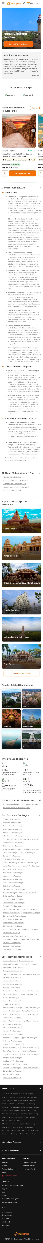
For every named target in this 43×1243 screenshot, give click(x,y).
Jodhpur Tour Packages (11, 913)
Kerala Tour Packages (11, 909)
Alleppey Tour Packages (28, 1134)
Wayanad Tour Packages (12, 906)
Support (4, 1189)
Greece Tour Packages (30, 991)
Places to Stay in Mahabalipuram (15, 487)
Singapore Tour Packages (12, 971)
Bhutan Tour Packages (31, 974)
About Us (5, 1162)
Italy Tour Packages (32, 1008)
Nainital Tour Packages (27, 893)
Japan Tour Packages (11, 1038)
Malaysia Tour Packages (12, 1024)
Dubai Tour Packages (10, 964)
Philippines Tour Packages (12, 1041)
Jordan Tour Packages (11, 1074)
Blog (3, 1192)
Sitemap (5, 1195)
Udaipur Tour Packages (31, 913)
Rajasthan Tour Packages (12, 829)
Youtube (8, 1225)
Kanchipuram (28, 727)
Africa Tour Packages (29, 1048)
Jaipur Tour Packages (29, 909)
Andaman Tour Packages (12, 833)
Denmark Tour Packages (12, 1068)
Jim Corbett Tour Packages (13, 873)
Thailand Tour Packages (12, 974)
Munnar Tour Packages (11, 929)
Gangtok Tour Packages (12, 856)
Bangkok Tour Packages (12, 988)
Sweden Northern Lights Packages (15, 1064)
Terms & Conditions (30, 1162)
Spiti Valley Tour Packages (29, 839)
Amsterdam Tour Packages (13, 1008)
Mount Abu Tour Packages (12, 919)
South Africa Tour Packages (13, 1034)
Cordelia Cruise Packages (12, 926)
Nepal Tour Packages (30, 1021)
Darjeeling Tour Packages (12, 886)
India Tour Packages (31, 849)
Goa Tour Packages (10, 839)
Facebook (8, 1212)
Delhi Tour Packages (10, 853)
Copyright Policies (29, 1169)
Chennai (26, 706)
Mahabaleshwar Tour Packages (14, 936)
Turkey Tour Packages (30, 1011)
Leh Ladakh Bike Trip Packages (14, 889)
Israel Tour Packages (30, 1068)
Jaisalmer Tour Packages (27, 1117)
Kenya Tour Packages (29, 1051)
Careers (5, 1166)
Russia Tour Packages (11, 1051)
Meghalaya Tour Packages (13, 869)
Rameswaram (8, 747)
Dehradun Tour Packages (12, 946)
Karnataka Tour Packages (29, 939)
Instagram (8, 1215)
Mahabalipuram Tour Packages (14, 480)
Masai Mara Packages (30, 1054)
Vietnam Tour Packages (11, 1028)
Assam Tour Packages (28, 1110)
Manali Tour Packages (11, 866)
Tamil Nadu (7, 706)
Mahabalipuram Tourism (12, 490)
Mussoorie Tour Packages (12, 876)
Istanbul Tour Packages (11, 1021)
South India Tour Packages (13, 846)
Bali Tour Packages (26, 961)
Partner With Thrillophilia (10, 1199)
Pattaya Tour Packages (11, 991)
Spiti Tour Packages (26, 1094)
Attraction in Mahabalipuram (13, 477)
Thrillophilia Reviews (9, 1169)
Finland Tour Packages (11, 1004)
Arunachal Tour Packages (12, 879)
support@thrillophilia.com (14, 1185)
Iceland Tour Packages (11, 1011)
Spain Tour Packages (30, 1014)
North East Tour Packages (12, 849)
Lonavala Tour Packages (12, 949)
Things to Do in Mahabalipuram (14, 484)
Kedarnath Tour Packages (12, 896)
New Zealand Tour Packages (13, 1061)
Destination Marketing (9, 1202)
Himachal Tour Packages (12, 823)
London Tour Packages (28, 994)
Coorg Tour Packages (30, 929)
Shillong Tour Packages (11, 933)
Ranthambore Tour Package (13, 923)
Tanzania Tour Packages (12, 1078)
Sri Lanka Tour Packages (12, 978)
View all (34, 108)
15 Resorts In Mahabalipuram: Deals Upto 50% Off (20, 804)
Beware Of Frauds (11, 1176)
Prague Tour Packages (11, 1054)
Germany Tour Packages (12, 1018)
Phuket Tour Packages (11, 998)
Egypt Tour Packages (29, 1038)
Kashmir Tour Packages (11, 826)
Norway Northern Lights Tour (13, 1001)
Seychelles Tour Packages (12, 984)
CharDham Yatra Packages (13, 899)
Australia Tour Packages (12, 1031)
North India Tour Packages (12, 843)
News (4, 1172)
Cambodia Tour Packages (12, 1071)
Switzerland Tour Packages (13, 968)
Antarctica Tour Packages (12, 1058)
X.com (7, 1219)
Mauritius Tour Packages (12, 981)
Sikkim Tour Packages (11, 863)
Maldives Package (9, 961)
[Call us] (5, 173)
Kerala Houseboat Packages (13, 883)
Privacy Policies (29, 1166)
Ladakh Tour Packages (11, 819)
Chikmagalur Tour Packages (13, 859)
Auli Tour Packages (10, 893)
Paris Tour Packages (10, 994)
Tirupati (26, 747)
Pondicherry (7, 727)
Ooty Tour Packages (27, 853)
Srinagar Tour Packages (12, 943)
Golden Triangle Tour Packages (14, 916)
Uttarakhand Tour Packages (13, 836)
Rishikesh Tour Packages (31, 866)
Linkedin (8, 1222)
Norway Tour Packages (11, 1014)
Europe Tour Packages (29, 964)
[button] (4, 130)
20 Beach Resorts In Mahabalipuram (16, 808)
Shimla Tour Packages (29, 863)
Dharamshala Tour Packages (13, 903)
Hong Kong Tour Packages (12, 1044)
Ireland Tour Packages (11, 1048)
